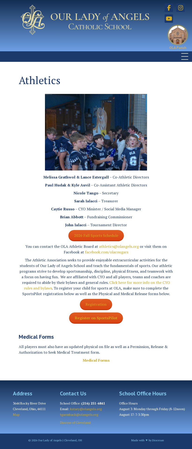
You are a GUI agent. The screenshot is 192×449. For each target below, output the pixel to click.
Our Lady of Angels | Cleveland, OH (59, 440)
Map (16, 414)
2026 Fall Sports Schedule (96, 235)
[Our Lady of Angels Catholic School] (81, 26)
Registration (96, 304)
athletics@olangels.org (119, 246)
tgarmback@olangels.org (79, 414)
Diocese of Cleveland (75, 422)
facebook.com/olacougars (106, 252)
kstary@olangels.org (86, 409)
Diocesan (158, 440)
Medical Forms (96, 360)
